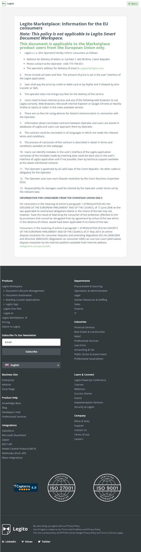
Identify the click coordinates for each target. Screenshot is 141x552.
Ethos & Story (82, 421)
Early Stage (8, 389)
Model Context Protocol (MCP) (19, 448)
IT (75, 313)
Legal (77, 295)
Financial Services (84, 327)
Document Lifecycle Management (25, 290)
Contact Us (80, 430)
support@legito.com (91, 68)
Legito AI (8, 313)
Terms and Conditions (72, 529)
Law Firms (80, 345)
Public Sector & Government (90, 354)
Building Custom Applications (23, 299)
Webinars (79, 389)
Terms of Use (81, 434)
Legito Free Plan (12, 308)
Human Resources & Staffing (90, 299)
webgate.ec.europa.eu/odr (35, 246)
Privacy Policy (73, 525)
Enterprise (8, 380)
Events (78, 398)
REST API (7, 444)
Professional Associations (88, 358)
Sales (77, 304)
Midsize (6, 384)
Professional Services (86, 340)
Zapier (5, 439)
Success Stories (83, 393)
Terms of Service (109, 532)
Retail (77, 336)
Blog (4, 407)
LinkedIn (11, 541)
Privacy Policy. (94, 529)
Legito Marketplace (13, 317)
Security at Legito (84, 407)
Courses (79, 384)
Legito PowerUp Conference (90, 380)
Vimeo (28, 541)
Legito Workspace (12, 286)
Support (79, 425)
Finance (78, 308)
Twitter (46, 541)
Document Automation (19, 295)
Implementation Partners (88, 402)
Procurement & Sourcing (88, 286)
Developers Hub (11, 412)
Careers (78, 439)
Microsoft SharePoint (14, 435)
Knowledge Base (11, 403)
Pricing (6, 322)
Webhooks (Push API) (14, 453)
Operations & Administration (90, 290)
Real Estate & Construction (89, 331)
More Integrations (12, 457)
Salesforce (8, 430)
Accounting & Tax (84, 349)
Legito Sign (12, 304)
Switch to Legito (11, 326)
